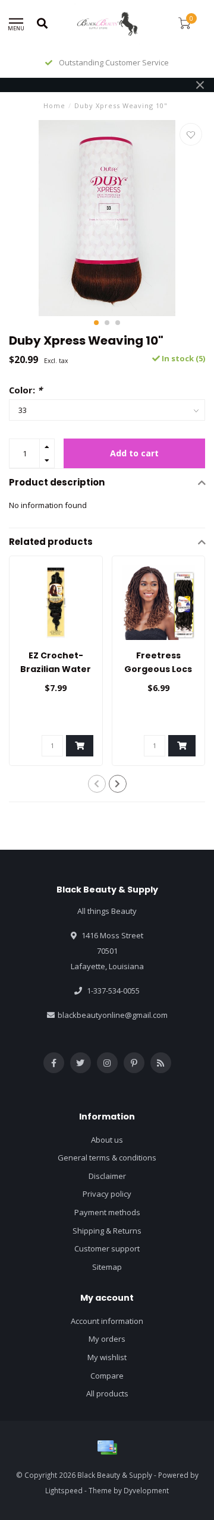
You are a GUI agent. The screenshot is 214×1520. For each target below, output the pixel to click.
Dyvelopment (146, 1490)
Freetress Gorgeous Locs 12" (158, 669)
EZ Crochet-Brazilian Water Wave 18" (55, 669)
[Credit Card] (107, 1447)
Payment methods (107, 1212)
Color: (25, 390)
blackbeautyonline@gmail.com (113, 1015)
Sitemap (107, 1267)
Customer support (107, 1248)
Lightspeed (64, 1490)
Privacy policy (107, 1193)
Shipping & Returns (107, 1230)
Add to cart (134, 453)
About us (107, 1139)
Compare (107, 1375)
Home (54, 105)
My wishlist (107, 1357)
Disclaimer (107, 1176)
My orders (107, 1338)
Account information (107, 1321)
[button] (96, 322)
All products (107, 1393)
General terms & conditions (107, 1157)
